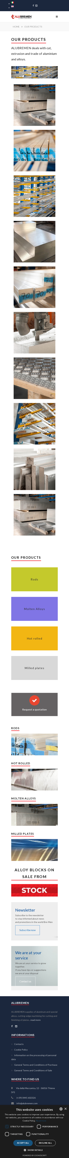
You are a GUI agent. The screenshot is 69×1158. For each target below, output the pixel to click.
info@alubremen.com (27, 1103)
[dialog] (34, 1131)
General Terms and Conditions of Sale (33, 1070)
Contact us (25, 981)
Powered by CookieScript (35, 1155)
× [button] (65, 1109)
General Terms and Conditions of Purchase (35, 1064)
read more (35, 1020)
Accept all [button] (23, 1143)
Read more (41, 1120)
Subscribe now (27, 930)
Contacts (19, 1044)
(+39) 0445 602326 (26, 1097)
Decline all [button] (45, 1143)
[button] (34, 1150)
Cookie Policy (21, 1049)
